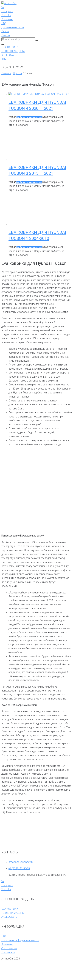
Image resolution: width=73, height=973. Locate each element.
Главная (6, 73)
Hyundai (17, 73)
